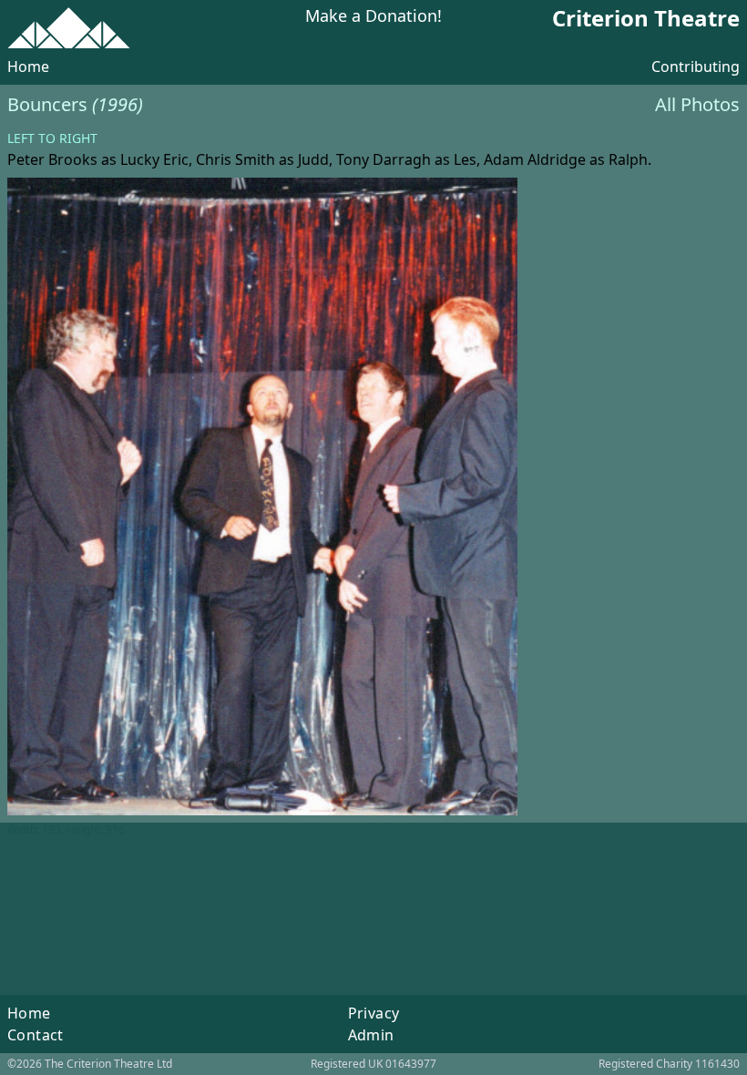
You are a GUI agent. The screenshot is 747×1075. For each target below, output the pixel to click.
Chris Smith (235, 159)
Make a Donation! (373, 16)
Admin (371, 1035)
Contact (35, 1035)
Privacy (374, 1013)
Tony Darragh (383, 159)
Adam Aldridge (535, 159)
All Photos (697, 104)
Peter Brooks (52, 159)
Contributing (695, 66)
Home (28, 66)
